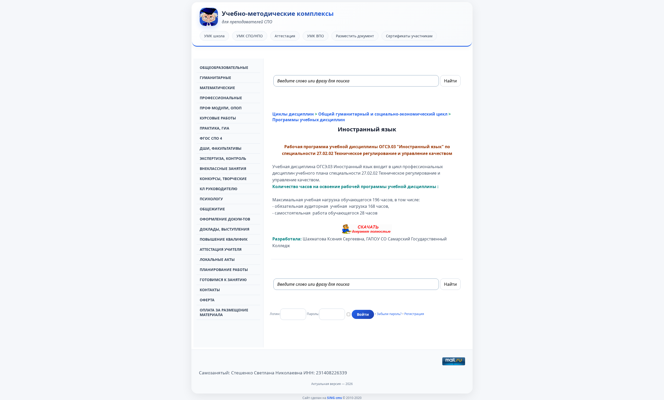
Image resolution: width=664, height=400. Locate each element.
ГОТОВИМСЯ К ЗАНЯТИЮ (223, 279)
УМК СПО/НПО (250, 35)
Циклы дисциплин (293, 114)
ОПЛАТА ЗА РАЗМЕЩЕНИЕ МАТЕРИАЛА (224, 312)
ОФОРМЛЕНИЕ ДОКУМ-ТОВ (225, 219)
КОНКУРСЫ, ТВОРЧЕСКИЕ (223, 178)
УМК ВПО (315, 35)
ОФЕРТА (207, 299)
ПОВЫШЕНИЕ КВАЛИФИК (223, 239)
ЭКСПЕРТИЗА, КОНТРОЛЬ (223, 158)
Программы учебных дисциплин (308, 120)
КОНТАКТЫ (210, 289)
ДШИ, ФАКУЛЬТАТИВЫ (220, 148)
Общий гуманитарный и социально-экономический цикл (382, 114)
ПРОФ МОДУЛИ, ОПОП (220, 107)
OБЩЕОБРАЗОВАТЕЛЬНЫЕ (224, 67)
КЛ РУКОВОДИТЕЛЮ (218, 188)
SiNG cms (334, 398)
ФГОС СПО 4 (211, 138)
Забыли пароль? (389, 314)
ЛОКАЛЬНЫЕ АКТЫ (217, 259)
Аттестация (285, 35)
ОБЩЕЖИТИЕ (212, 208)
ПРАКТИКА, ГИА (214, 128)
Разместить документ (355, 35)
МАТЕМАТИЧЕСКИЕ (217, 87)
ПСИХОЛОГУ (211, 198)
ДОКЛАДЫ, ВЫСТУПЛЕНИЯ (224, 229)
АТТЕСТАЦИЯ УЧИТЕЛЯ (220, 249)
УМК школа (214, 35)
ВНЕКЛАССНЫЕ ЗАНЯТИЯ (223, 168)
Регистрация (414, 314)
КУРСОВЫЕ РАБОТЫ (218, 118)
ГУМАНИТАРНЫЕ (215, 77)
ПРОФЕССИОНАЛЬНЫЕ (221, 97)
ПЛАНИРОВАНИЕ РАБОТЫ (224, 269)
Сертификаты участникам (409, 35)
